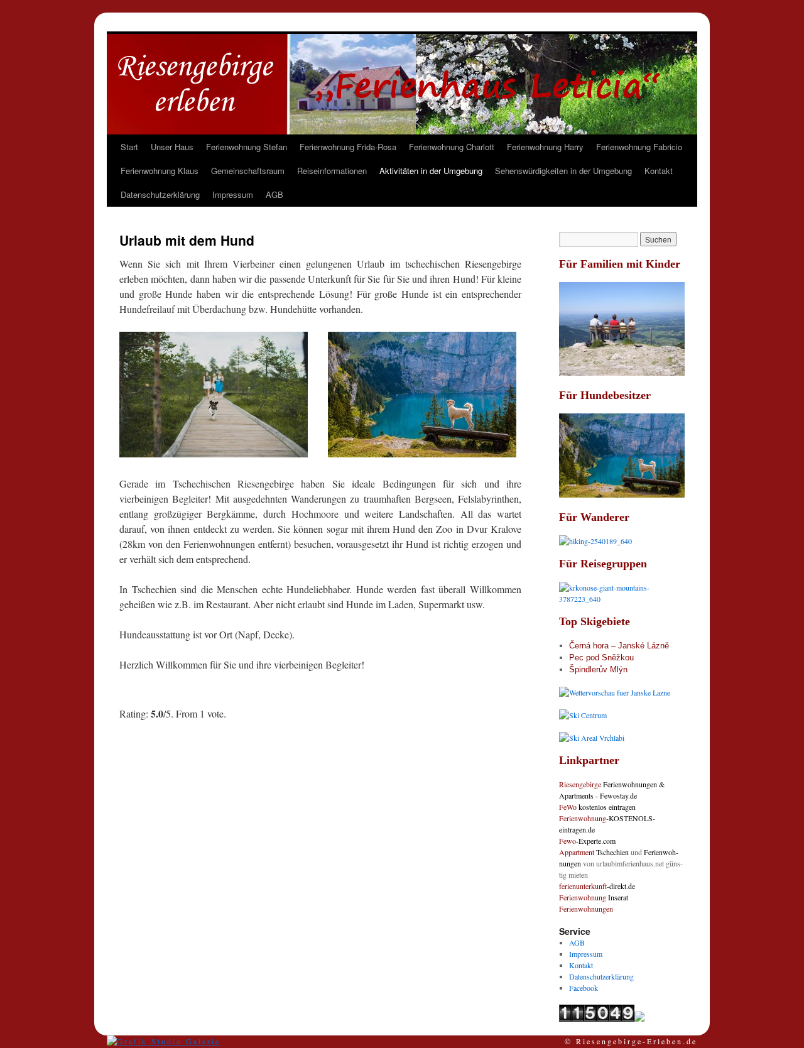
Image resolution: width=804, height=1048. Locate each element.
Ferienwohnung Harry (545, 147)
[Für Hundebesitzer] (622, 494)
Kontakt (658, 171)
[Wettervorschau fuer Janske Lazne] (614, 692)
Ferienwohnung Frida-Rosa (348, 147)
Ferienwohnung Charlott (451, 147)
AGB (274, 194)
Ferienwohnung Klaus (159, 171)
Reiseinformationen (332, 171)
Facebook (583, 988)
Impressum (232, 194)
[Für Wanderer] (595, 541)
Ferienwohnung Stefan (246, 147)
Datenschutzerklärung (160, 194)
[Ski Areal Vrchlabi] (591, 738)
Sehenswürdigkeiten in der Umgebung (563, 171)
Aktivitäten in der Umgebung (430, 171)
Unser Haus (172, 147)
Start (129, 147)
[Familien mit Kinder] (622, 373)
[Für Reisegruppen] (622, 599)
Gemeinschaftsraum (248, 171)
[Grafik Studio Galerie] (163, 1041)
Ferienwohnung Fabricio (639, 147)
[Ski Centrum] (583, 715)
